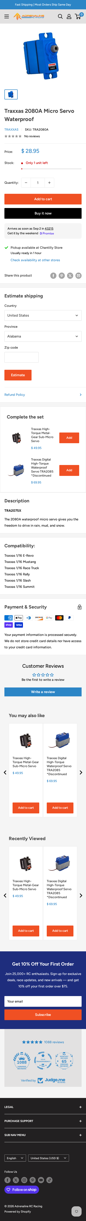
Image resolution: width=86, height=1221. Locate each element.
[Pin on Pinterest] (62, 275)
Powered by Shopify (17, 1211)
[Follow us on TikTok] (49, 1180)
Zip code (11, 348)
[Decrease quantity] (26, 182)
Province (10, 327)
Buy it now (43, 213)
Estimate (18, 375)
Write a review (43, 692)
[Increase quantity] (49, 182)
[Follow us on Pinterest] (33, 1180)
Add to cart (43, 199)
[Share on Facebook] (53, 275)
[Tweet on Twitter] (70, 275)
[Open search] (60, 16)
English (11, 1158)
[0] (78, 16)
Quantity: (11, 183)
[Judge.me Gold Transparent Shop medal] (43, 1060)
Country (10, 306)
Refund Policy (14, 395)
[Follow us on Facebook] (7, 1180)
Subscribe (43, 1015)
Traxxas (11, 129)
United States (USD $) (45, 1158)
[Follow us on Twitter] (16, 1180)
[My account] (69, 16)
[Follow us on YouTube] (41, 1180)
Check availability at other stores (35, 260)
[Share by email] (78, 275)
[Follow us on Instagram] (24, 1180)
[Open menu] (6, 16)
